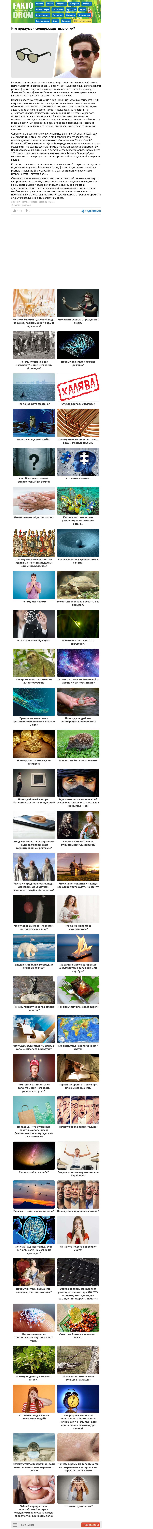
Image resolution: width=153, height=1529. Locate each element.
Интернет (74, 3)
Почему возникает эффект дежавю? (78, 363)
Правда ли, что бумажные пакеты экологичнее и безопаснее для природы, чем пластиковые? (34, 1131)
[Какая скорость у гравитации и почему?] (78, 556)
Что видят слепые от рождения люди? (78, 321)
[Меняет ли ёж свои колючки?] (78, 757)
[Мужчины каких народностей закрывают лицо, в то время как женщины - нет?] (78, 796)
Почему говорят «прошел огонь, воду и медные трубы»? (78, 441)
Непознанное (42, 15)
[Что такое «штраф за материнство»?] (78, 922)
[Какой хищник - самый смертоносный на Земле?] (34, 475)
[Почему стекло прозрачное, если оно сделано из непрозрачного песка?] (34, 1460)
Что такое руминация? (78, 1506)
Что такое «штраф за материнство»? (78, 927)
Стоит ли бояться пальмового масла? (78, 1336)
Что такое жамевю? (78, 478)
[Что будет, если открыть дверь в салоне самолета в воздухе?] (34, 1042)
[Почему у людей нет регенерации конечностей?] (78, 715)
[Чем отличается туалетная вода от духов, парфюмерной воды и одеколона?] (34, 316)
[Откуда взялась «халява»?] (78, 400)
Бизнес (39, 3)
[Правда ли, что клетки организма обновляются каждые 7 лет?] (34, 715)
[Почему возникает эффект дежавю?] (78, 358)
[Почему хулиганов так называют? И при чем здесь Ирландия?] (34, 358)
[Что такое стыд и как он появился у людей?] (34, 1412)
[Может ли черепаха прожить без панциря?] (78, 598)
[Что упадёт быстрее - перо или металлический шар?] (34, 922)
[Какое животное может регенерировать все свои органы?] (78, 514)
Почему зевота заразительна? (78, 1126)
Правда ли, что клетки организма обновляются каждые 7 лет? (34, 721)
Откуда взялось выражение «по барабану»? (78, 1173)
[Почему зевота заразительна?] (78, 1123)
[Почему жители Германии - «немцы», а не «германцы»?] (34, 1285)
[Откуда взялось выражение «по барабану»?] (78, 1168)
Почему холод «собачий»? (33, 439)
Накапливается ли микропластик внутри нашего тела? (33, 1337)
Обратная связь (83, 21)
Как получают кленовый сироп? (78, 1006)
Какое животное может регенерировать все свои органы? (78, 520)
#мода (34, 202)
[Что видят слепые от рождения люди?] (78, 316)
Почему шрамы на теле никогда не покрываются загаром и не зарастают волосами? (78, 1467)
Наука (82, 9)
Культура (71, 9)
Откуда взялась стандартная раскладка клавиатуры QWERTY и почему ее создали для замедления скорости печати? (78, 1293)
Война (50, 3)
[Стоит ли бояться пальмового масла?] (78, 1331)
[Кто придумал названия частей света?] (78, 1042)
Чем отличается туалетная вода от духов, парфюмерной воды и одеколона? (33, 323)
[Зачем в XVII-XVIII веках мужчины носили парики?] (78, 838)
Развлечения (42, 21)
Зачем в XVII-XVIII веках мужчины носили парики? (78, 843)
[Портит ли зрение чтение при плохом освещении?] (78, 1081)
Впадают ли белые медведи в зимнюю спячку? (34, 966)
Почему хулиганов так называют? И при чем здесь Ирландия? (34, 365)
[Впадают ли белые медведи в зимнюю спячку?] (34, 961)
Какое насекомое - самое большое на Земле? (78, 1378)
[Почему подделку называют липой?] (34, 1373)
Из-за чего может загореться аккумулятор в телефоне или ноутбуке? (78, 968)
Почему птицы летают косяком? (33, 1211)
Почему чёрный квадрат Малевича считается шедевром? (34, 801)
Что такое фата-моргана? (34, 403)
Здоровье (61, 3)
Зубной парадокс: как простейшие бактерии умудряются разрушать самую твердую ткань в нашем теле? (33, 1510)
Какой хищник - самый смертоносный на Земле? (34, 480)
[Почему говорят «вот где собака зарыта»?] (34, 1003)
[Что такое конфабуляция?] (34, 637)
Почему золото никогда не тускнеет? (34, 762)
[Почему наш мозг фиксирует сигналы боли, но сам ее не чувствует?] (34, 1243)
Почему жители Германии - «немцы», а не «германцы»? (34, 1290)
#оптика (26, 202)
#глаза (51, 202)
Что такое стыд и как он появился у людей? (34, 1417)
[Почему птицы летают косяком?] (34, 1207)
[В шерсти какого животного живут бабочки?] (34, 676)
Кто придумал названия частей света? (78, 1047)
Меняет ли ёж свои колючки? (78, 760)
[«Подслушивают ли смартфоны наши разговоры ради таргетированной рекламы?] (34, 838)
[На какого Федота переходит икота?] (78, 1243)
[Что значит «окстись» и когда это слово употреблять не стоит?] (78, 880)
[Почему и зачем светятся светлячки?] (78, 637)
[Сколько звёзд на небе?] (34, 1168)
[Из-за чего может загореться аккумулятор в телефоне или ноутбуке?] (78, 961)
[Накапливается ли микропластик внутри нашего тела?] (34, 1331)
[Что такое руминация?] (78, 1502)
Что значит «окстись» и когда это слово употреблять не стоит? (78, 885)
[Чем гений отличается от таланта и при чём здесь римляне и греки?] (34, 1081)
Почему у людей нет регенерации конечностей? (78, 720)
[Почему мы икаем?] (34, 598)
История (87, 3)
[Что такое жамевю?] (78, 475)
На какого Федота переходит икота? (78, 1248)
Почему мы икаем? (34, 601)
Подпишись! (90, 1524)
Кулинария (58, 9)
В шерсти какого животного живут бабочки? (34, 681)
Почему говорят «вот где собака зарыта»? (33, 1008)
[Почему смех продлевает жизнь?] (78, 1207)
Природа (70, 15)
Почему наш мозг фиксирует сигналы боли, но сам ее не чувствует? (33, 1250)
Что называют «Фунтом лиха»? (34, 517)
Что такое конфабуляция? (33, 640)
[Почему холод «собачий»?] (34, 436)
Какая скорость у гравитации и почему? (78, 561)
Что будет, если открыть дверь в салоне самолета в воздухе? (34, 1047)
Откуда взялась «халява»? (78, 403)
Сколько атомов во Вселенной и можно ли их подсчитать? (78, 681)
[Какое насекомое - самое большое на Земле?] (78, 1373)
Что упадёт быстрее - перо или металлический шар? (33, 927)
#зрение (43, 202)
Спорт (55, 21)
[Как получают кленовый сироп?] (78, 1003)
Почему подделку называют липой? (34, 1378)
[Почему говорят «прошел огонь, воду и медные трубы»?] (78, 436)
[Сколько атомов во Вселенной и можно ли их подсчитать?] (78, 676)
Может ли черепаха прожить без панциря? (78, 603)
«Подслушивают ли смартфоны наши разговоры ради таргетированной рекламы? (34, 845)
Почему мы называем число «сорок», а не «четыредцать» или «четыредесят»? (33, 563)
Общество (57, 15)
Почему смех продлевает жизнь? (78, 1211)
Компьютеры (42, 9)
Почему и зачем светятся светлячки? (78, 642)
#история (15, 202)
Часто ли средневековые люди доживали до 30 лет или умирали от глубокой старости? (34, 887)
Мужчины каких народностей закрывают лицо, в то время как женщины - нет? (78, 802)
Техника (66, 21)
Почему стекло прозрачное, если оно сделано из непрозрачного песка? (34, 1467)
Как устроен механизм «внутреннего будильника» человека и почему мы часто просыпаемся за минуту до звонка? (78, 1422)
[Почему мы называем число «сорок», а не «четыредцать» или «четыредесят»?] (34, 556)
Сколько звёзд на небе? (34, 1172)
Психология (84, 15)
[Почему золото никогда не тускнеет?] (34, 757)
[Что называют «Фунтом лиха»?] (34, 514)
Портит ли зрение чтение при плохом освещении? (78, 1086)
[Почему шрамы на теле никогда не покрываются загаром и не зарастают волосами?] (78, 1460)
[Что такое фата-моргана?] (34, 400)
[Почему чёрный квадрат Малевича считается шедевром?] (34, 796)
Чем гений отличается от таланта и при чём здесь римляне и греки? (34, 1088)
